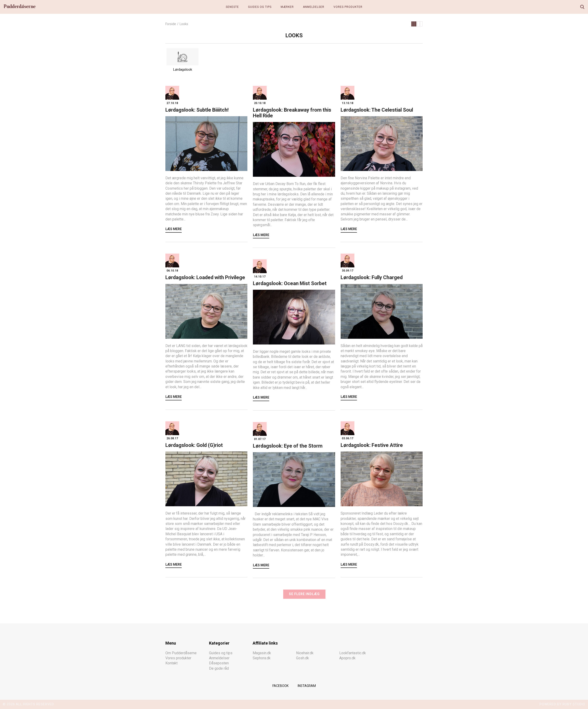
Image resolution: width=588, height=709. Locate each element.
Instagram (307, 686)
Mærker (287, 7)
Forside (170, 24)
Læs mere (173, 229)
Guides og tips (259, 7)
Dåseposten (219, 663)
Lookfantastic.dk (352, 653)
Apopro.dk (347, 658)
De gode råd (219, 668)
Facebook (280, 686)
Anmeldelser (313, 7)
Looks (184, 24)
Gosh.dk (302, 658)
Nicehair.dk (305, 653)
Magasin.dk (262, 653)
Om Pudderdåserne (181, 653)
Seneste (232, 7)
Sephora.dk (262, 658)
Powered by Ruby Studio (562, 704)
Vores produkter (348, 7)
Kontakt (171, 663)
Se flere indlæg (304, 594)
